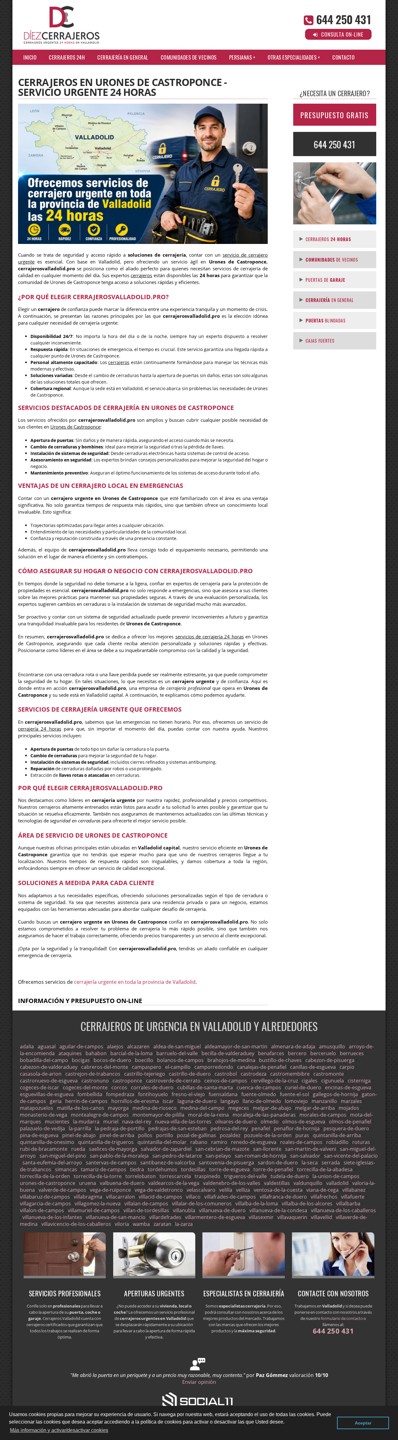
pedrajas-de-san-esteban (177, 1128)
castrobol (226, 1073)
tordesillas (193, 1169)
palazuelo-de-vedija (42, 1128)
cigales (309, 1080)
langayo (229, 1101)
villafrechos (324, 1196)
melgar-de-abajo (272, 1108)
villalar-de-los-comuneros (202, 1203)
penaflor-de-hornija (297, 1128)
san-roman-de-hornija (260, 1155)
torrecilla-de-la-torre (98, 1176)
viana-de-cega (322, 1189)
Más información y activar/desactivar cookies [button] (59, 1430)
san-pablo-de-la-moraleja (119, 1155)
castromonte (328, 1073)
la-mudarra (86, 1121)
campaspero (146, 1067)
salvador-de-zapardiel (166, 1148)
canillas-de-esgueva (313, 1067)
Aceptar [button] (363, 1422)
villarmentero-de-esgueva (215, 1217)
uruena (87, 1183)
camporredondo (213, 1067)
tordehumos (162, 1169)
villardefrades (165, 1217)
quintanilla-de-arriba (337, 1135)
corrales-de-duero (152, 1087)
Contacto (343, 57)
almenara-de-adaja (293, 1046)
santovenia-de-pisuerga (226, 1162)
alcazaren (138, 1046)
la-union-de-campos (335, 1176)
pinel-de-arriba (117, 1135)
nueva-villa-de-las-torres (183, 1121)
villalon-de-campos (42, 1210)
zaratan (162, 1224)
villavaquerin (292, 1217)
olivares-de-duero (236, 1121)
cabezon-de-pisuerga (329, 1060)
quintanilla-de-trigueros (106, 1142)
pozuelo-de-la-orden (268, 1135)
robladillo (337, 1142)
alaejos (115, 1046)
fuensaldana (223, 1094)
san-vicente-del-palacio (351, 1155)
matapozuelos (36, 1108)
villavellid (321, 1217)
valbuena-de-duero (122, 1183)
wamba (141, 1224)
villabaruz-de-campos (45, 1196)
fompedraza (120, 1094)
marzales (351, 1101)
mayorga (118, 1108)
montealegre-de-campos (100, 1114)
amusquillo (332, 1046)
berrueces (352, 1053)
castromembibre (290, 1073)
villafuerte (352, 1196)
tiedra (137, 1169)
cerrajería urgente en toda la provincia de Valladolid (135, 982)
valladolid (337, 1183)
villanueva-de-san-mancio (116, 1217)
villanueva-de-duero (222, 1210)
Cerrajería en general (122, 57)
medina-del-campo (202, 1108)
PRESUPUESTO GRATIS (334, 115)
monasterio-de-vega (43, 1114)
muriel (110, 1121)
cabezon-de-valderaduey (48, 1067)
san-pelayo (218, 1155)
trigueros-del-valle (245, 1176)
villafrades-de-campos (230, 1196)
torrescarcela (175, 1176)
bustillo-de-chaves (280, 1060)
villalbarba (348, 1203)
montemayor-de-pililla (158, 1114)
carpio (347, 1067)
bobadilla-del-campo (44, 1060)
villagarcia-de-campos (45, 1203)
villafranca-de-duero (283, 1196)
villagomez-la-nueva (98, 1203)
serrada (331, 1162)
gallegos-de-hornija (335, 1094)
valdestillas (277, 1183)
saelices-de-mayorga (113, 1148)
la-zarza (184, 1224)
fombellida (89, 1094)
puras (302, 1135)
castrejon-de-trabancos (92, 1073)
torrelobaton (140, 1176)
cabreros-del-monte (104, 1067)
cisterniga (359, 1080)
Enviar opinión (199, 1382)
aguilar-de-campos (81, 1046)
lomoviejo (296, 1101)
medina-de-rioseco (154, 1108)
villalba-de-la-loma (256, 1203)
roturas (361, 1142)
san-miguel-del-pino (62, 1155)
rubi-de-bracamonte (43, 1148)
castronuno (95, 1080)
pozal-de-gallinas (196, 1135)
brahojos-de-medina (231, 1060)
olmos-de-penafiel (350, 1121)
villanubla (184, 1210)
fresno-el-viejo (188, 1094)
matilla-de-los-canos (80, 1108)
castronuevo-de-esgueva (49, 1080)
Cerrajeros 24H (67, 57)
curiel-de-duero (303, 1087)
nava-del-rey (136, 1121)
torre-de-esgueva (229, 1169)
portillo (164, 1135)
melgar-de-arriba (315, 1108)
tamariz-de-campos (103, 1169)
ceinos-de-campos (225, 1080)
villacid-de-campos (160, 1196)
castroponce (127, 1080)
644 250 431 (344, 19)
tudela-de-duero (290, 1176)
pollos (145, 1135)
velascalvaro (201, 1189)
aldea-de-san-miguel (177, 1046)
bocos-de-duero (112, 1060)
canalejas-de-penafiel (261, 1067)
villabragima (88, 1196)
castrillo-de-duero (190, 1073)
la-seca (310, 1162)
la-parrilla (80, 1128)
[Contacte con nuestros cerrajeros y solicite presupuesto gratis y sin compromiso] (333, 1276)
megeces (238, 1108)
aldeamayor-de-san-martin (236, 1046)
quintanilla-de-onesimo (47, 1142)
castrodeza (253, 1073)
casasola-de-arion (41, 1073)
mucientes (57, 1121)
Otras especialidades (292, 57)
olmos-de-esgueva (303, 1121)
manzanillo (324, 1101)
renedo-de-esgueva (253, 1142)
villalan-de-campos (146, 1203)
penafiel (261, 1128)
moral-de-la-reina (208, 1114)
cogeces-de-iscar (39, 1087)
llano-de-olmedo (262, 1101)
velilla (225, 1189)
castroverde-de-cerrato (173, 1080)
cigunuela (332, 1080)
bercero (297, 1053)
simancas (66, 1169)
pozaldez (230, 1135)
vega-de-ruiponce (110, 1189)
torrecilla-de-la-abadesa (325, 1169)
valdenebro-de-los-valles (231, 1183)
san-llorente (267, 1148)
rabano (198, 1142)
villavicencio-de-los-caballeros (76, 1224)
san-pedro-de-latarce (177, 1155)
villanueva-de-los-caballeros (343, 1210)
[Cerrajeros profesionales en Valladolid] (65, 1276)
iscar (168, 1101)
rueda (78, 1148)
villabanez (353, 1189)
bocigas (81, 1060)
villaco (193, 1196)
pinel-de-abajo (79, 1135)
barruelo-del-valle (177, 1053)
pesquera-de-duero (346, 1128)
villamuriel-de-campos (94, 1210)
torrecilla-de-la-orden (45, 1176)
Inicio (29, 57)
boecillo (144, 1060)
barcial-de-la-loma (131, 1053)
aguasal (47, 1046)
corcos (119, 1087)
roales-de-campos (301, 1142)
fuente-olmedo (258, 1094)
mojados (349, 1108)
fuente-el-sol (294, 1094)
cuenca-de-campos (259, 1087)
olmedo (270, 1121)
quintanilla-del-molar (162, 1142)
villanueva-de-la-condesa (278, 1210)
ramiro (219, 1142)
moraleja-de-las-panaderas (264, 1114)
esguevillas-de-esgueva (47, 1094)
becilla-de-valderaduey (227, 1053)
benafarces (271, 1053)
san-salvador (305, 1155)
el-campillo (178, 1067)
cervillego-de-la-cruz (274, 1080)
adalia (27, 1046)
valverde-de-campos (62, 1189)
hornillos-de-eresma (135, 1101)
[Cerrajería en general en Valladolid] (243, 1276)
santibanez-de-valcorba (167, 1162)
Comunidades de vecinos (189, 57)
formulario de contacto (342, 1318)
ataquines (70, 1053)
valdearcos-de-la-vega (173, 1183)
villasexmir (261, 1217)
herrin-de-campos (86, 1101)
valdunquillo (308, 1183)
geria (56, 1101)
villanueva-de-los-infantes (52, 1217)
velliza (243, 1189)
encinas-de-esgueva (348, 1087)
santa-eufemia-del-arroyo (52, 1162)
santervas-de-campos (111, 1162)
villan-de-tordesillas (146, 1210)
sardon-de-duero (278, 1162)
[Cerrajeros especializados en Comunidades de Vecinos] (154, 1276)
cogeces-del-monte (85, 1087)
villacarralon (120, 1196)
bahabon (96, 1053)
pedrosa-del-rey (229, 1128)
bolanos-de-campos (180, 1060)
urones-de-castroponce (47, 1183)
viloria (122, 1224)
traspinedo (207, 1176)
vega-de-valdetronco (159, 1189)
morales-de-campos (322, 1114)
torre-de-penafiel (273, 1169)
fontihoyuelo (153, 1094)
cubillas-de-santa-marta (205, 1087)
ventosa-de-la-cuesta (278, 1189)
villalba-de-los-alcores (307, 1203)
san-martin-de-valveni (310, 1148)
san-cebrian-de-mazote (222, 1148)
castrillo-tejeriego (144, 1073)
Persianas (240, 57)
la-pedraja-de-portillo (120, 1128)
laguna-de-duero (197, 1101)
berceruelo (323, 1053)
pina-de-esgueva (39, 1135)
